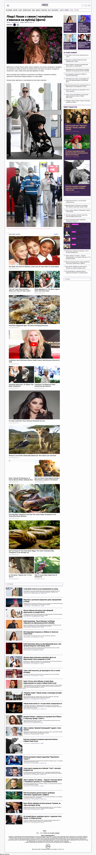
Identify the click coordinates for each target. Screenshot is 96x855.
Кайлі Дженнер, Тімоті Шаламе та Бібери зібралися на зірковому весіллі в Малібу (39, 622)
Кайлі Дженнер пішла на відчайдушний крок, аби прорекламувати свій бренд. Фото (42, 645)
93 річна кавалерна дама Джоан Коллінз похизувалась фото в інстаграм (76, 153)
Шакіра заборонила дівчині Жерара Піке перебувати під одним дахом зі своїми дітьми (84, 27)
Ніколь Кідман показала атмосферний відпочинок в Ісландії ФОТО (38, 611)
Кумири (66, 10)
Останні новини (70, 53)
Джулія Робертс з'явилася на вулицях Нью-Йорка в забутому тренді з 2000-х (42, 717)
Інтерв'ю (76, 10)
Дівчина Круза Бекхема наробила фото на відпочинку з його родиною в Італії (39, 658)
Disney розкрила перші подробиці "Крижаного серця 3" (41, 758)
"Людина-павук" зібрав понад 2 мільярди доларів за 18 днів (42, 694)
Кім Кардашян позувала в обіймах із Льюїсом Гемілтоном (40, 633)
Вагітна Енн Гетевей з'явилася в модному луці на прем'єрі (70, 46)
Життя (62, 10)
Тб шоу (20, 10)
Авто (49, 10)
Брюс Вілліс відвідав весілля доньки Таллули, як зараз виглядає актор (42, 804)
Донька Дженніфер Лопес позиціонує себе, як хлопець (79, 240)
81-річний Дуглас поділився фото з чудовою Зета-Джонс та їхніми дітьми (42, 817)
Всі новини (9, 10)
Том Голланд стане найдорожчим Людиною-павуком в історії (84, 45)
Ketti (33, 605)
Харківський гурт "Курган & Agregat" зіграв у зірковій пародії (76, 127)
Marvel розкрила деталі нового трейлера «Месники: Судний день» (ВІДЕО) (39, 794)
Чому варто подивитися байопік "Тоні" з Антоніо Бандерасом (42, 769)
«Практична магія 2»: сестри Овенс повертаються (42, 703)
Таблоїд (8, 22)
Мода (33, 10)
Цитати (71, 10)
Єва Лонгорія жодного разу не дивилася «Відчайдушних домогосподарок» (79, 226)
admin (32, 593)
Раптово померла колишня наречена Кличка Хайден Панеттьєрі (40, 740)
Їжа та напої (55, 10)
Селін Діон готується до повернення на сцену (40, 589)
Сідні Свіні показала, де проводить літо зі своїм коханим (41, 671)
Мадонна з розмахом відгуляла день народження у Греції (42, 600)
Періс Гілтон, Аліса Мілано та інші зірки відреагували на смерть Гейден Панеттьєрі (39, 682)
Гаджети (38, 10)
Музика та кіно (27, 10)
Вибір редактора (70, 107)
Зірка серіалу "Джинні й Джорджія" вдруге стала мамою (42, 729)
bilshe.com (46, 833)
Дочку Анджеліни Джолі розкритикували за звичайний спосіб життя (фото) (81, 233)
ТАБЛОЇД (15, 10)
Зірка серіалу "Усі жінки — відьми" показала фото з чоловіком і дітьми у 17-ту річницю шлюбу (42, 781)
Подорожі (44, 10)
